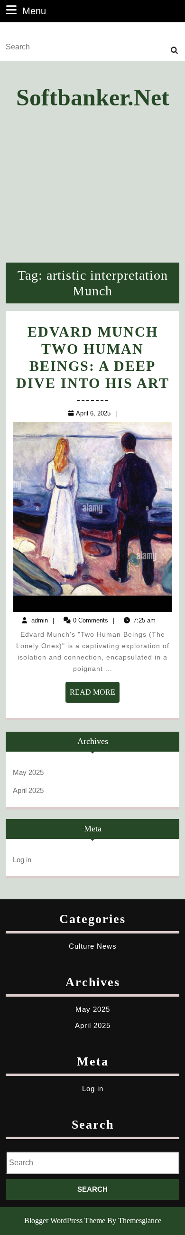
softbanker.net (92, 97)
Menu (34, 10)
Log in (22, 860)
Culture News (93, 946)
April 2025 (28, 790)
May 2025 (28, 772)
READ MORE (95, 695)
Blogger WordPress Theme (64, 1220)
